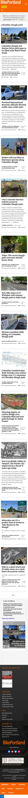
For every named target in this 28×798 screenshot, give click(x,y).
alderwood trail (6, 264)
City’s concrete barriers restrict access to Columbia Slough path (12, 201)
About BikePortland (7, 713)
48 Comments (23, 129)
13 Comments (23, 385)
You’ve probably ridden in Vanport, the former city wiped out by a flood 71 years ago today (14, 464)
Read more (13, 69)
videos (15, 266)
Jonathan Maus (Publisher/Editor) (10, 129)
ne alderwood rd (8, 266)
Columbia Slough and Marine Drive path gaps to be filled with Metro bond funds (14, 49)
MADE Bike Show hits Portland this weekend (12, 609)
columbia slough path (7, 72)
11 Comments (23, 492)
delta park (15, 302)
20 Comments (15, 77)
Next (14, 595)
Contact (4, 717)
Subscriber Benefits (7, 732)
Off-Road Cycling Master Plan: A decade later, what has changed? (12, 604)
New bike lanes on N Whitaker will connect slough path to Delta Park (14, 295)
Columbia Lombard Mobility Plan (10, 382)
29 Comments (23, 227)
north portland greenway (11, 75)
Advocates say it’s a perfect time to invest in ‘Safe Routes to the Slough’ (13, 523)
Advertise (4, 715)
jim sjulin (4, 536)
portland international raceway (10, 127)
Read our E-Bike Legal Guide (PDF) (12, 764)
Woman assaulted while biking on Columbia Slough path (13, 334)
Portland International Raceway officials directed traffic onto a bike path (14, 104)
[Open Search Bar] (2, 10)
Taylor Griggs (5, 77)
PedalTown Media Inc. (20, 769)
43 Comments (23, 586)
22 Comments (23, 305)
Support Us (20, 788)
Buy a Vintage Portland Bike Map (10, 734)
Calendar (22, 784)
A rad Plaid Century (9, 607)
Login (3, 793)
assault (3, 341)
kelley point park (9, 581)
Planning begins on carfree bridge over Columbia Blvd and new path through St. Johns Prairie (13, 416)
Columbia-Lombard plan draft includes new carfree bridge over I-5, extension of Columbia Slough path (14, 374)
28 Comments (23, 268)
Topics (13, 784)
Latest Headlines (9, 601)
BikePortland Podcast (7, 698)
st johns (9, 431)
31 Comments (23, 343)
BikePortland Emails (7, 719)
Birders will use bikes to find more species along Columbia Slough (13, 159)
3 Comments (22, 170)
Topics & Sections (6, 694)
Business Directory (6, 696)
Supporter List (5, 736)
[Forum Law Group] (7, 687)
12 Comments (23, 433)
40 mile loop (5, 425)
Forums (10, 788)
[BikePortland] (11, 2)
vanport (15, 488)
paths (16, 581)
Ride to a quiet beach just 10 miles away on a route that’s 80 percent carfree (13, 569)
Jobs (3, 788)
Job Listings (5, 700)
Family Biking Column (7, 704)
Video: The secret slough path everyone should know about (13, 257)
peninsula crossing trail (8, 582)
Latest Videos (5, 702)
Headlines (4, 784)
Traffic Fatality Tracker (7, 706)
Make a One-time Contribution (9, 730)
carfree (14, 427)
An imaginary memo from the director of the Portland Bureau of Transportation (13, 613)
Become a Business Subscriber (9, 728)
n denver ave (16, 126)
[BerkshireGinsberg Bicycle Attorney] (7, 678)
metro (6, 73)
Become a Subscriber (7, 726)
